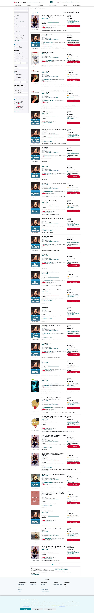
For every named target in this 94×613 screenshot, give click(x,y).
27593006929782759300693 (53, 422)
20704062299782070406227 (53, 76)
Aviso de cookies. (26, 606)
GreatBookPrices (47, 155)
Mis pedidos (20, 589)
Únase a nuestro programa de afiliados (34, 586)
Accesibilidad (43, 594)
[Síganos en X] (65, 587)
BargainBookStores (48, 137)
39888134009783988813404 (53, 134)
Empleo (42, 587)
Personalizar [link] (49, 609)
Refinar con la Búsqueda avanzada (47, 9)
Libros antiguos (40, 5)
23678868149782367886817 (53, 499)
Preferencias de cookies (45, 591)
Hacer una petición (35, 574)
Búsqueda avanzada (17, 5)
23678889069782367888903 (53, 535)
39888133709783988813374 (53, 39)
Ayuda (78, 2)
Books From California (48, 25)
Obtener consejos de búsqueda (61, 569)
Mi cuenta (19, 587)
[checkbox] (14, 15)
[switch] (15, 86)
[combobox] (38, 2)
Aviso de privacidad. (62, 606)
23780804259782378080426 (53, 22)
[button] (31, 12)
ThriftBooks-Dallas (48, 60)
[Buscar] (51, 2)
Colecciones (29, 5)
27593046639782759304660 (53, 404)
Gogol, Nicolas (45, 18)
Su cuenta (68, 2)
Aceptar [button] (25, 609)
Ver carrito (19, 591)
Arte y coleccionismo (52, 5)
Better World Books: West (49, 100)
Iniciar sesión (64, 2)
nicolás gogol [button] (36, 9)
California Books (47, 502)
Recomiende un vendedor (34, 588)
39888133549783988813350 (53, 312)
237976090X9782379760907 (53, 479)
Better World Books (48, 79)
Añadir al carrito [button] (73, 25)
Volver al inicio (47, 579)
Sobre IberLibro (43, 584)
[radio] (14, 46)
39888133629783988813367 (53, 223)
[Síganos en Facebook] (65, 585)
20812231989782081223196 (53, 57)
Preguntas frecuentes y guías (57, 584)
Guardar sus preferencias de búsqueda (63, 572)
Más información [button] (17, 111)
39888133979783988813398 (53, 259)
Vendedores (65, 5)
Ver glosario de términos (60, 571)
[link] (79, 12)
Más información (17, 40)
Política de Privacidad (44, 589)
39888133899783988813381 (53, 152)
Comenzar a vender (76, 5)
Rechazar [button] (37, 609)
